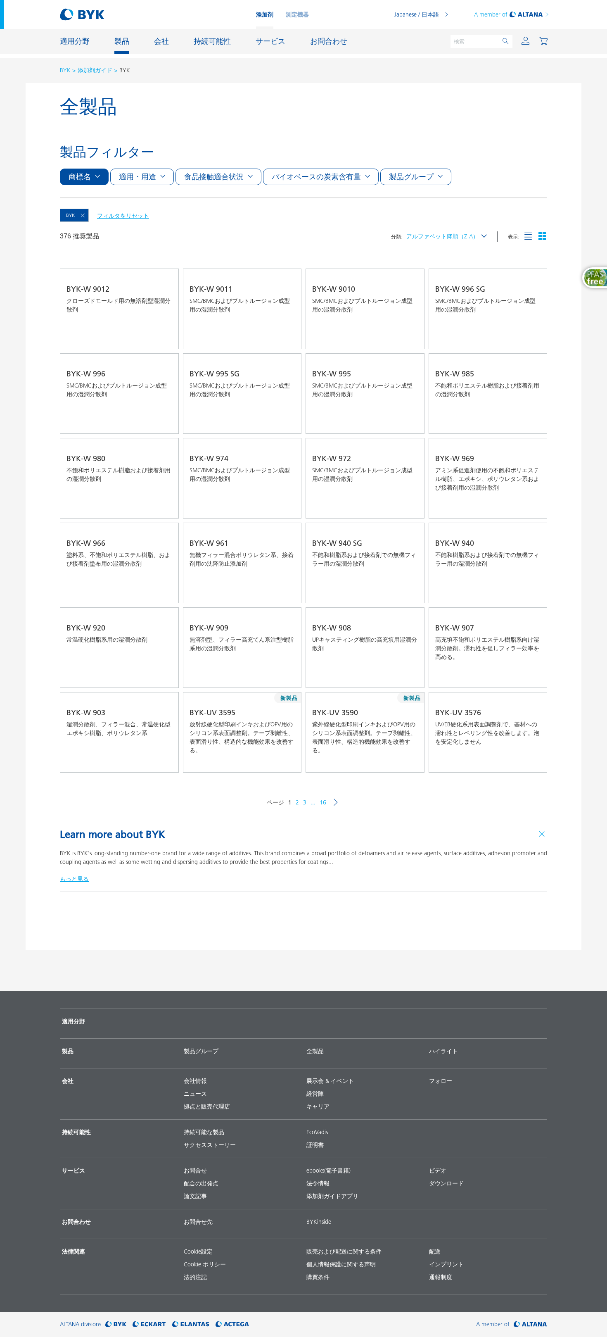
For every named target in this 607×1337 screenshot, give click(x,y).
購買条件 (318, 1277)
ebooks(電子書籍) (328, 1170)
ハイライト (443, 1051)
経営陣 (315, 1093)
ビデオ (437, 1170)
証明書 (315, 1145)
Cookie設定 (198, 1251)
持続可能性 (76, 1132)
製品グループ (201, 1051)
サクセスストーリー (210, 1145)
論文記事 (195, 1196)
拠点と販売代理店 (207, 1106)
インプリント (446, 1264)
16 (323, 802)
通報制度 (440, 1277)
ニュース (195, 1093)
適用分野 (73, 1021)
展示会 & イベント (330, 1081)
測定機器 (297, 14)
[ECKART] (149, 1324)
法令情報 (318, 1183)
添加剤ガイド (95, 70)
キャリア (318, 1106)
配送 (435, 1251)
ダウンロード (446, 1183)
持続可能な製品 (204, 1132)
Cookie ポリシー (205, 1264)
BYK (65, 70)
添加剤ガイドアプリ (332, 1196)
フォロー (440, 1081)
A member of (490, 14)
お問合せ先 (198, 1221)
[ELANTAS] (190, 1324)
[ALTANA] (530, 1324)
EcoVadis (317, 1132)
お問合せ (195, 1170)
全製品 (315, 1051)
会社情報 (195, 1081)
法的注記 (195, 1277)
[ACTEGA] (232, 1324)
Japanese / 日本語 (416, 14)
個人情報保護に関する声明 (341, 1264)
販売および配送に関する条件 (344, 1251)
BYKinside (318, 1221)
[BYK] (115, 1324)
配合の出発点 (201, 1183)
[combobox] (164, 337)
